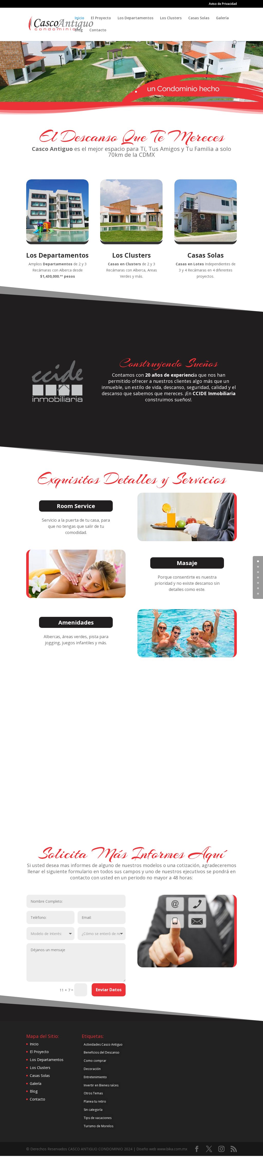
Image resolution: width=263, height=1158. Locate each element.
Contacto (97, 30)
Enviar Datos (108, 989)
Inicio (79, 18)
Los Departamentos (135, 18)
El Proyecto (101, 18)
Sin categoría (93, 1109)
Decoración (92, 1069)
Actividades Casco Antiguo (103, 1044)
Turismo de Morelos (98, 1126)
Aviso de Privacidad (223, 4)
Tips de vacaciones (97, 1118)
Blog (79, 30)
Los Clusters (171, 18)
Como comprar (95, 1060)
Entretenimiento (95, 1077)
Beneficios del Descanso (101, 1052)
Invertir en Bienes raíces (101, 1085)
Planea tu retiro (95, 1101)
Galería (222, 18)
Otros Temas (93, 1093)
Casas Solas (198, 18)
